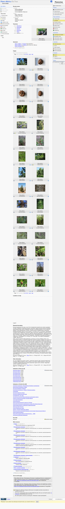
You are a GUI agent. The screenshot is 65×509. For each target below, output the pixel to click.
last (32, 54)
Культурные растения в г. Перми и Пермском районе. (24, 389)
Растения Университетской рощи (20, 394)
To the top (50, 499)
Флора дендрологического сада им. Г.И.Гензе (22, 402)
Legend (14, 322)
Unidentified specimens (59, 23)
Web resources (4, 32)
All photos (56, 20)
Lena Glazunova (22, 196)
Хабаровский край (17, 381)
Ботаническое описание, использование (23, 455)
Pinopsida (19, 27)
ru (51, 1)
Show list (15, 419)
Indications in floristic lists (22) (20, 384)
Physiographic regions (58, 39)
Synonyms (4, 18)
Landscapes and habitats (59, 34)
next (30, 54)
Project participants (58, 50)
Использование (17, 460)
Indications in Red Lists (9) (19, 368)
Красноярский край (17, 377)
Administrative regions (58, 38)
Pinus (18, 31)
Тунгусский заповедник (18, 399)
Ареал (15, 423)
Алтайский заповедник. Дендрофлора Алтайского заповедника (26, 385)
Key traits (3, 30)
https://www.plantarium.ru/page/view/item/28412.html (28, 480)
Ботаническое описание (19, 426)
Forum (56, 45)
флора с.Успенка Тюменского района (21, 409)
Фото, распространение (19, 467)
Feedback (8, 499)
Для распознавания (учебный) (19, 388)
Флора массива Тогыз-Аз (18, 406)
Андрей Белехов (22, 148)
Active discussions (58, 44)
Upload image (57, 18)
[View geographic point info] (30, 69)
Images (3, 20)
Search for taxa (57, 11)
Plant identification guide (59, 9)
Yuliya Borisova (22, 259)
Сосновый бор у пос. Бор (18, 395)
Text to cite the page (5, 33)
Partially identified (58, 22)
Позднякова (15, 391)
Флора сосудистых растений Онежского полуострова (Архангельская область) (29, 410)
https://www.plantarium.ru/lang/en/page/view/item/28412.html (26, 486)
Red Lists (3, 27)
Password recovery (58, 58)
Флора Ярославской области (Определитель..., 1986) (24, 413)
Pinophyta (19, 25)
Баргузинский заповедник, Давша (20, 387)
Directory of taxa (57, 27)
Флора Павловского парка (18, 408)
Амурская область (17, 370)
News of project (57, 47)
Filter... (3, 37)
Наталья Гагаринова (22, 133)
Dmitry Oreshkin (22, 69)
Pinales (18, 28)
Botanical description (5, 23)
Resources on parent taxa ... (20, 472)
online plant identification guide (58, 2)
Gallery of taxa (57, 25)
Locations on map (5, 22)
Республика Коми (16, 373)
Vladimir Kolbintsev (22, 291)
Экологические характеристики (21, 469)
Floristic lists (4, 28)
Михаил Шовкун (40, 212)
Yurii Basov (40, 117)
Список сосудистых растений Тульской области (23, 398)
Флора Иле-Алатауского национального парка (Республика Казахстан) (27, 403)
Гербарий (16, 457)
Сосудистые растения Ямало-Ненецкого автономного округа (25, 396)
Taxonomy (4, 17)
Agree (37, 501)
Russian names (4, 15)
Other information (5, 25)
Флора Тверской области (18, 412)
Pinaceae (19, 30)
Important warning (49, 370)
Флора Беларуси (16, 401)
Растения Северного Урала (19, 392)
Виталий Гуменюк (22, 117)
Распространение (18, 466)
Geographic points (58, 36)
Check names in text (58, 14)
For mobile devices (58, 5)
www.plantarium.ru (58, 499)
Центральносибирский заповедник (20, 415)
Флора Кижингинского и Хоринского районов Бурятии (24, 405)
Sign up (56, 56)
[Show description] (13, 70)
